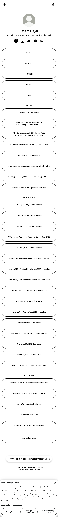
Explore (21, 470)
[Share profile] (53, 4)
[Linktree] (4, 4)
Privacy (40, 467)
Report (33, 467)
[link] (16, 41)
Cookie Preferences (22, 467)
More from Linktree (32, 470)
